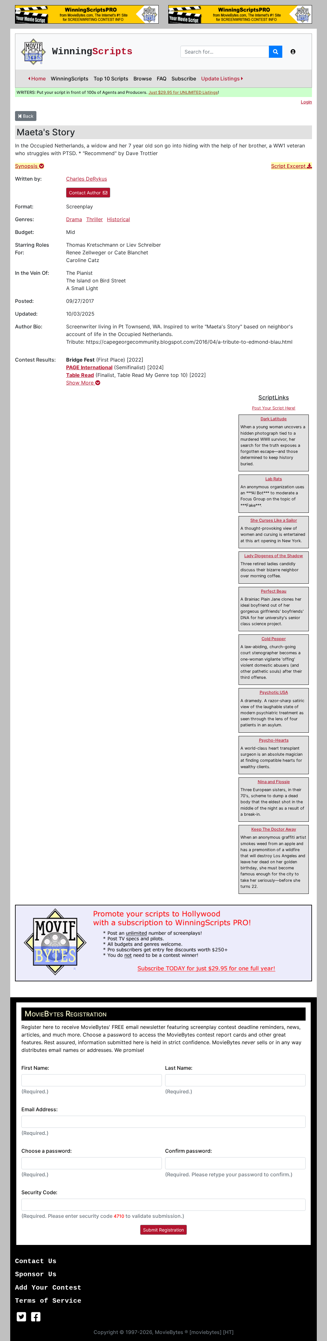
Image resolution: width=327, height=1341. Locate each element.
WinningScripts (69, 78)
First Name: (35, 1068)
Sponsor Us (36, 1274)
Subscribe (183, 78)
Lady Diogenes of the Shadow (273, 555)
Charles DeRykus (86, 179)
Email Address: (39, 1109)
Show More (80, 382)
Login (306, 101)
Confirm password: (188, 1151)
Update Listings (221, 78)
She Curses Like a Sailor (273, 520)
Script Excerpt (289, 166)
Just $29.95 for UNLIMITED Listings (183, 92)
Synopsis (27, 166)
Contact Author (85, 192)
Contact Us (36, 1261)
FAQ (161, 78)
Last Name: (179, 1068)
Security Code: (39, 1192)
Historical (118, 219)
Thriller (94, 219)
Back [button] (28, 116)
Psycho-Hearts (274, 740)
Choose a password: (46, 1151)
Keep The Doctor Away (273, 829)
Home (38, 78)
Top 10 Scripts (111, 78)
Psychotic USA (274, 692)
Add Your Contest (48, 1288)
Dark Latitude (274, 418)
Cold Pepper (274, 638)
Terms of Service (48, 1301)
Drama (74, 219)
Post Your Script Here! (273, 408)
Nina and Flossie (274, 781)
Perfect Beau (273, 591)
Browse (142, 78)
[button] (293, 51)
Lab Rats (273, 478)
